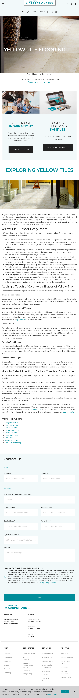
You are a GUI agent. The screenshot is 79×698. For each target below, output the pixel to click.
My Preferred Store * (11, 534)
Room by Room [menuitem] (67, 657)
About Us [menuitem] (64, 654)
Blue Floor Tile (11, 428)
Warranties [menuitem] (46, 671)
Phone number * (10, 507)
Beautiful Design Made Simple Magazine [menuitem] (28, 667)
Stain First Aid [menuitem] (47, 657)
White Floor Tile (11, 440)
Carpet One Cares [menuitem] (65, 662)
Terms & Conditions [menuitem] (65, 672)
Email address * (9, 521)
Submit (39, 597)
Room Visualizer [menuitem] (29, 654)
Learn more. (52, 694)
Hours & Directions (11, 623)
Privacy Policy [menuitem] (66, 677)
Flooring (19, 37)
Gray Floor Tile (11, 433)
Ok (65, 692)
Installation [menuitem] (46, 675)
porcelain (21, 320)
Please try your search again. (39, 82)
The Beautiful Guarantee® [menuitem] (47, 666)
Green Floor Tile (11, 435)
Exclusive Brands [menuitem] (45, 680)
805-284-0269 (53, 12)
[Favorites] (71, 4)
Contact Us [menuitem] (65, 667)
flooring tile (36, 410)
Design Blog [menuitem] (27, 674)
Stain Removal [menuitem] (47, 654)
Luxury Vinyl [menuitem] (8, 657)
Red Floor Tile (10, 438)
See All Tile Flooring (13, 443)
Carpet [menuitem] (6, 665)
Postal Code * (45, 521)
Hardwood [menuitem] (7, 661)
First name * (8, 473)
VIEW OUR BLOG (19, 149)
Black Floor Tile (11, 425)
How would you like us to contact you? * (18, 494)
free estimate (68, 412)
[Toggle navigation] (3, 4)
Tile (26, 37)
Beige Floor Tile (11, 423)
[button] (68, 4)
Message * (7, 547)
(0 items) (75, 4)
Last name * (45, 473)
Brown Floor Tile (12, 430)
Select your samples (56, 148)
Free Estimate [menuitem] (9, 669)
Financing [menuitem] (7, 673)
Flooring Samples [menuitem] (26, 659)
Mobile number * (47, 507)
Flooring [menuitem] (7, 654)
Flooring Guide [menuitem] (47, 661)
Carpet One (8, 37)
